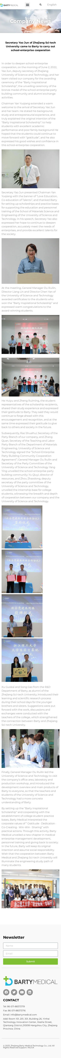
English (52, 4)
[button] (27, 4)
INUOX (31, 1047)
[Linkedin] (30, 992)
